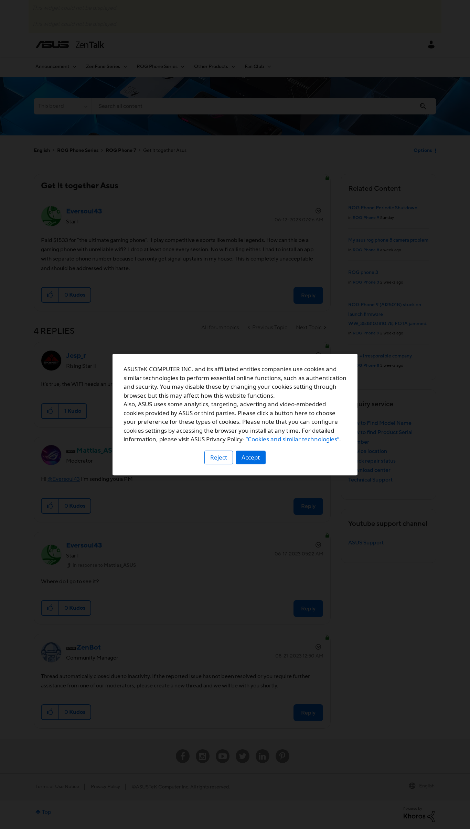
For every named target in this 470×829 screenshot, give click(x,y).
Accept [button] (251, 457)
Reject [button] (218, 457)
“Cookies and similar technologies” (292, 439)
